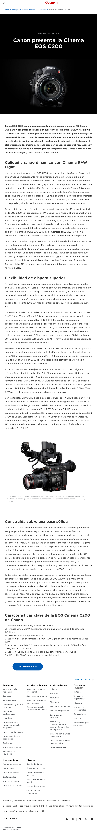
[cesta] (4, 3)
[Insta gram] (73, 819)
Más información (28, 666)
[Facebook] (67, 819)
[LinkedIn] (79, 819)
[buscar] (11, 3)
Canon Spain (9, 818)
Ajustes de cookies (37, 811)
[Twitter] (85, 819)
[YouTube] (92, 819)
